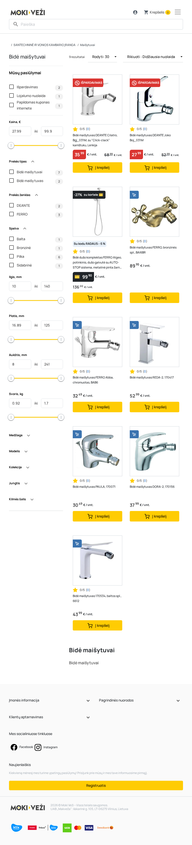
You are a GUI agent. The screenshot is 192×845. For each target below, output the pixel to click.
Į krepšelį (102, 167)
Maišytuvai (87, 45)
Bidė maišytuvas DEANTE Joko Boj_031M (150, 137)
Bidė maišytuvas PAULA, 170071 (94, 486)
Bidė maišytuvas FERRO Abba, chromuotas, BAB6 (93, 379)
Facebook (26, 747)
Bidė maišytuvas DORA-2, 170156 (152, 486)
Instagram (50, 747)
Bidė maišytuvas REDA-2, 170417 (152, 377)
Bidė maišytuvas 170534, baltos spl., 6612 (97, 598)
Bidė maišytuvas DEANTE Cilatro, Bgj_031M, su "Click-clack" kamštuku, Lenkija (95, 140)
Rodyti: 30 (101, 56)
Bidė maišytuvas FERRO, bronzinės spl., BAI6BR (153, 249)
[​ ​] (96, 24)
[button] (135, 12)
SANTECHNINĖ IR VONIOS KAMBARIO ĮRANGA (45, 45)
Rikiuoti (151, 56)
